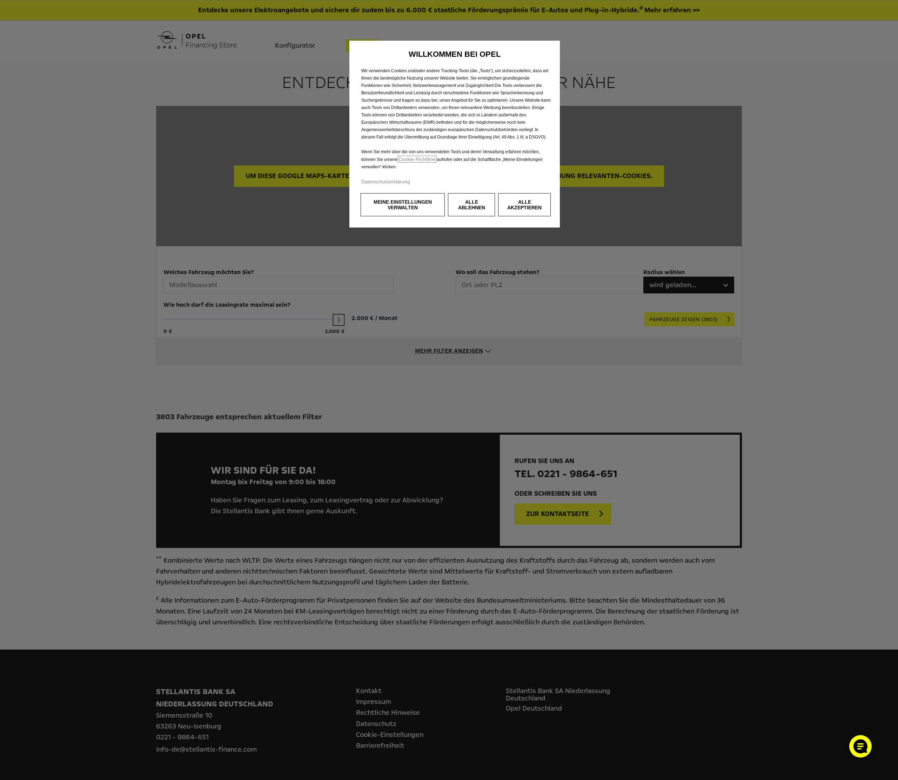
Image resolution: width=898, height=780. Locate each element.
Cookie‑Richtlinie (417, 159)
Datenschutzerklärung (385, 181)
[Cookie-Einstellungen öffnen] (860, 746)
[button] (403, 204)
